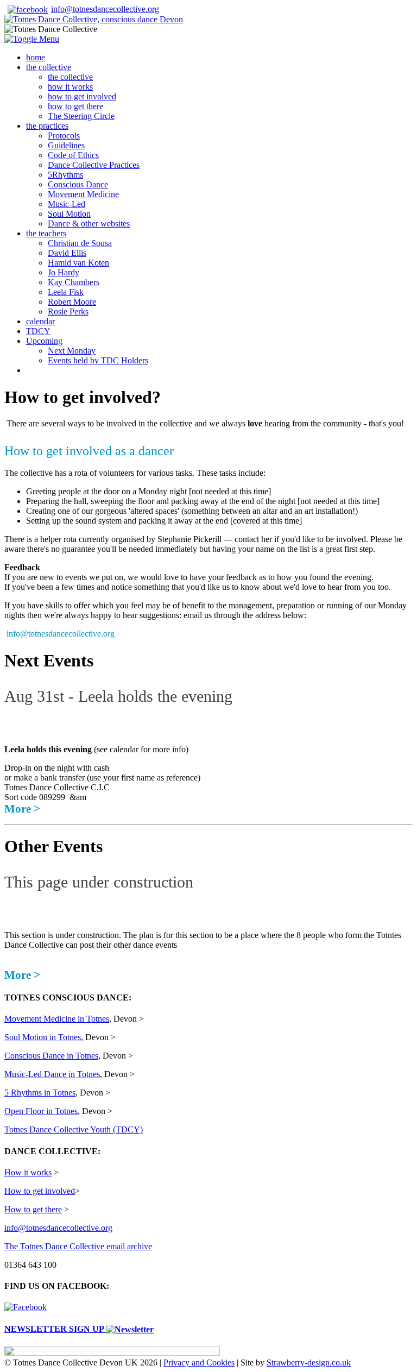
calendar (40, 321)
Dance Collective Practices (94, 164)
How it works (28, 1172)
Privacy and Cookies (199, 1362)
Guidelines (66, 145)
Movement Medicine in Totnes (56, 1018)
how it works (70, 86)
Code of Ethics (73, 155)
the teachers (46, 233)
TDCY (38, 331)
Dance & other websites (89, 223)
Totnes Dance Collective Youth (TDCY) (73, 1129)
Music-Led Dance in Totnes (52, 1074)
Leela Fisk (66, 292)
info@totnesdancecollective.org (105, 9)
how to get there (75, 106)
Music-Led (66, 204)
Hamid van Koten (78, 262)
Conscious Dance (78, 184)
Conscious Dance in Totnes (51, 1055)
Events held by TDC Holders (98, 360)
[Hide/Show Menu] (31, 38)
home (35, 57)
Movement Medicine (83, 194)
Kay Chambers (73, 282)
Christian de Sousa (80, 243)
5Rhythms (65, 174)
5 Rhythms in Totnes (39, 1092)
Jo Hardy (63, 272)
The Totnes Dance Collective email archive (78, 1246)
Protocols (64, 135)
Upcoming (44, 340)
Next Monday (72, 350)
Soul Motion (69, 213)
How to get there (33, 1209)
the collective (48, 67)
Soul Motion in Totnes (42, 1037)
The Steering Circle (81, 116)
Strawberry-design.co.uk (309, 1362)
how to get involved (82, 96)
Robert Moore (72, 301)
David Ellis (67, 252)
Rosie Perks (68, 311)
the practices (47, 125)
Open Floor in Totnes (41, 1111)
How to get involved (39, 1190)
